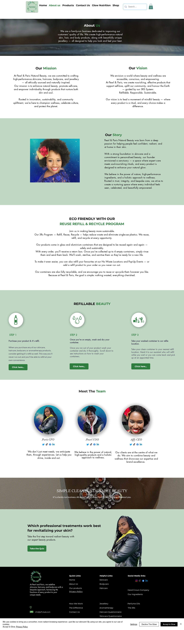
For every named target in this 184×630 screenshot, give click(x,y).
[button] (68, 5)
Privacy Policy (22, 626)
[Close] (180, 624)
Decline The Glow (149, 624)
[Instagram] (136, 580)
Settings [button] (133, 624)
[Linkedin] (146, 580)
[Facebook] (143, 580)
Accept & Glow (169, 624)
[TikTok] (139, 580)
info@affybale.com (42, 612)
